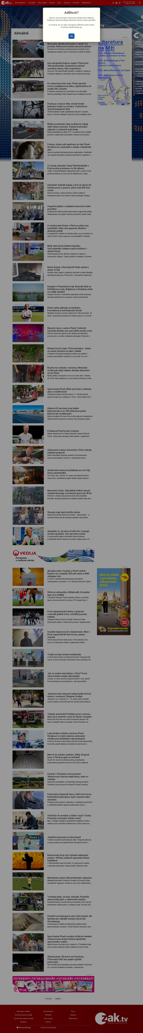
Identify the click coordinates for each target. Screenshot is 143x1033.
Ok (71, 36)
